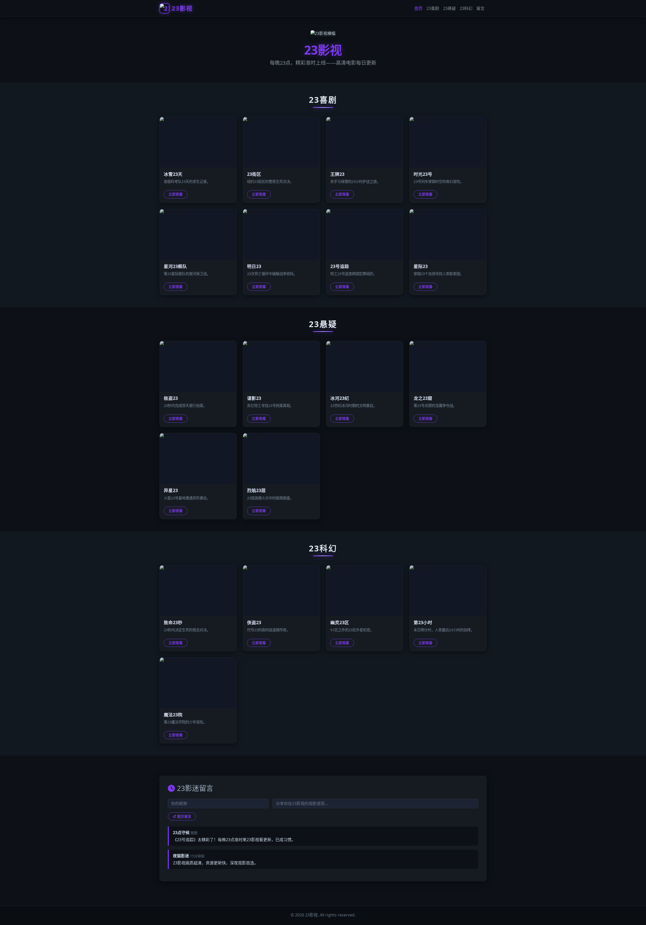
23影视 (182, 8)
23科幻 (466, 8)
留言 (480, 8)
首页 (418, 8)
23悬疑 (449, 8)
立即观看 (176, 194)
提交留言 (184, 816)
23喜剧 (432, 8)
